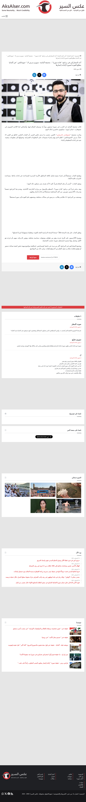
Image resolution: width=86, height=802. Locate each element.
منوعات (69, 776)
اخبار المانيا (70, 56)
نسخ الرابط (33, 257)
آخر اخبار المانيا (62, 56)
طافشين (80, 785)
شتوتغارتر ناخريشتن (63, 135)
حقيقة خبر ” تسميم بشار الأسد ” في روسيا (55, 637)
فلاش (70, 774)
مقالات (53, 779)
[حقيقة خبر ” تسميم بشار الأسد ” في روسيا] (75, 639)
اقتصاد (81, 787)
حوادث (81, 782)
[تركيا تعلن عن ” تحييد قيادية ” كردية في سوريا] (43, 506)
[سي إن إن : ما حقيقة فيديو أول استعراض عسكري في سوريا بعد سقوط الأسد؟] (75, 657)
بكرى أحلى (40, 774)
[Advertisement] (43, 35)
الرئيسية (77, 56)
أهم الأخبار (40, 776)
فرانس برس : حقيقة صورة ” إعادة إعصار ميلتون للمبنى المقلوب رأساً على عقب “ (43, 663)
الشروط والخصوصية (60, 794)
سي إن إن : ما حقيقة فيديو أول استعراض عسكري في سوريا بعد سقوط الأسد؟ (44, 654)
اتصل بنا (75, 794)
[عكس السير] (43, 7)
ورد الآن (81, 776)
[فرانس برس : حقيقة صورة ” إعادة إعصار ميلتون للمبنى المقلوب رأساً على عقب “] (75, 665)
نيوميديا (41, 779)
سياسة (70, 779)
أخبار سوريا (80, 779)
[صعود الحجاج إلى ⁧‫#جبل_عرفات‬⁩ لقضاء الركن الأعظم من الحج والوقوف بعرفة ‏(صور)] (17, 490)
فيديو (53, 776)
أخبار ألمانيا (51, 774)
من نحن (69, 794)
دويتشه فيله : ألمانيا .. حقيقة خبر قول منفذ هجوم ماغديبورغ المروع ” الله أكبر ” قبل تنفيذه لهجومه (38, 645)
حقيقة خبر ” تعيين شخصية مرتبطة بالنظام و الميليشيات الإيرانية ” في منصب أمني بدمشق (40, 628)
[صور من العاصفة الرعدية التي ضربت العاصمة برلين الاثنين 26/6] (68, 506)
